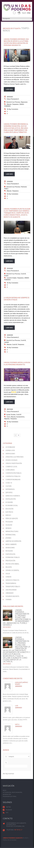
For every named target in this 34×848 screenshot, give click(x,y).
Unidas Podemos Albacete (13, 838)
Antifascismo (10, 453)
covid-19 (23, 273)
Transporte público (13, 586)
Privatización (10, 560)
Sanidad (6, 342)
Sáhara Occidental (12, 570)
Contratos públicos (13, 476)
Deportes (9, 492)
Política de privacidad (9, 840)
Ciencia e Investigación (14, 463)
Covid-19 (9, 278)
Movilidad (9, 551)
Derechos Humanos (13, 496)
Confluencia (10, 470)
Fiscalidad (9, 522)
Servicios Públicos (12, 580)
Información (7, 794)
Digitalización (11, 499)
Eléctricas (9, 512)
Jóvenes (8, 538)
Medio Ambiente (11, 544)
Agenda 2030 (10, 450)
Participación (10, 554)
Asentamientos (20, 417)
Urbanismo (10, 593)
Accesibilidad (10, 447)
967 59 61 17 (18, 829)
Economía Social (12, 505)
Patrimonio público (13, 557)
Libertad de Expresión (13, 541)
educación (9, 509)
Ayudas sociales (11, 414)
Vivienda (8, 599)
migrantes (7, 418)
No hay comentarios (12, 109)
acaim (8, 417)
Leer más (9, 89)
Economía (9, 502)
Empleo (6, 275)
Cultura (8, 486)
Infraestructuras (12, 531)
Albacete (9, 104)
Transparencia (11, 583)
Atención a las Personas (13, 102)
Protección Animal (12, 564)
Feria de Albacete (12, 518)
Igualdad (9, 525)
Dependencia (10, 489)
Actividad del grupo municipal (12, 792)
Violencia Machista (12, 596)
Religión (9, 567)
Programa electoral (9, 796)
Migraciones (24, 102)
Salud (8, 573)
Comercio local (11, 466)
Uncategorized (11, 590)
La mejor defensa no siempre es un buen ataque (16, 299)
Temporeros (15, 104)
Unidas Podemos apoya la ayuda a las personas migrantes (17, 363)
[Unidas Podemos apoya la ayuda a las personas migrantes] (17, 374)
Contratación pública (13, 473)
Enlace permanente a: (13, 99)
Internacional (11, 535)
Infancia (8, 528)
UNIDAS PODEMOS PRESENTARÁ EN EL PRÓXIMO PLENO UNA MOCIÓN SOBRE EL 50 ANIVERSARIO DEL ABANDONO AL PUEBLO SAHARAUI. (17, 617)
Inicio (4, 790)
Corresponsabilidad (13, 479)
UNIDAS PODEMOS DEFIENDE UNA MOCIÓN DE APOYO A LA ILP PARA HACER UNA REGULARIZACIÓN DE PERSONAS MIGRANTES (16, 42)
